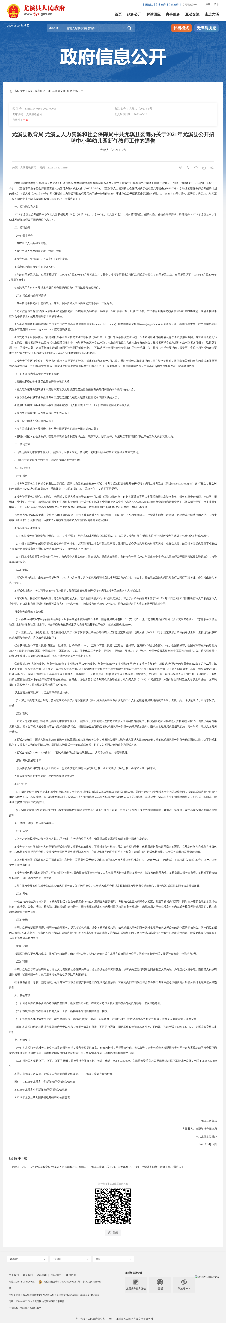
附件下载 (20, 1158)
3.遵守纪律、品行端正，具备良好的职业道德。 (39, 258)
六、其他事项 (19, 995)
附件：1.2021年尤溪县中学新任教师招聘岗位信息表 (42, 1081)
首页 (118, 14)
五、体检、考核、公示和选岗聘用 (31, 823)
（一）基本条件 (21, 235)
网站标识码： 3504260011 (22, 1281)
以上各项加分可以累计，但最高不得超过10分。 (39, 692)
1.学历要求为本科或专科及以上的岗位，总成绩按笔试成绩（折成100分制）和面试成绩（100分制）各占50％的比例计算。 (83, 768)
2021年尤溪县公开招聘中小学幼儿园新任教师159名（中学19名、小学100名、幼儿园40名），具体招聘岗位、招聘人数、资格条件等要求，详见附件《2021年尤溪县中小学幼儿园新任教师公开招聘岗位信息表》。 (113, 217)
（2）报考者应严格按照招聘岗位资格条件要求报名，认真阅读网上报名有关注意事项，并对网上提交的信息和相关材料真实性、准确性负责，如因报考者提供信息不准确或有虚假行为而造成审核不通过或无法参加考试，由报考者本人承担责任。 (113, 546)
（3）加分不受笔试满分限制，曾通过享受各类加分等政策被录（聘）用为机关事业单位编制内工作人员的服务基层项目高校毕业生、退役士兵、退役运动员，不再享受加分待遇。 (113, 703)
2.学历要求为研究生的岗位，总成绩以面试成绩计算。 (43, 776)
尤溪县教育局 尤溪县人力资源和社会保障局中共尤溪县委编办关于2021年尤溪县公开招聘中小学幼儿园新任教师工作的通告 (113, 137)
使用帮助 (71, 1275)
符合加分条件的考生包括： (27, 611)
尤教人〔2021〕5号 (113, 150)
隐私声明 (42, 1275)
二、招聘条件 (19, 227)
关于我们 (14, 1275)
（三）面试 (18, 713)
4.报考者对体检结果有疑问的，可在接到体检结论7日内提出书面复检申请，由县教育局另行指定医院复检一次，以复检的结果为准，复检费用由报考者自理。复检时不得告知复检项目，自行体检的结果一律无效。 (113, 875)
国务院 (149, 4)
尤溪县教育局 (206, 1121)
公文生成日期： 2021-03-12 (131, 114)
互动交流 (192, 14)
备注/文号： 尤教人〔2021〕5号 (133, 108)
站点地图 (56, 1275)
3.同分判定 (18, 783)
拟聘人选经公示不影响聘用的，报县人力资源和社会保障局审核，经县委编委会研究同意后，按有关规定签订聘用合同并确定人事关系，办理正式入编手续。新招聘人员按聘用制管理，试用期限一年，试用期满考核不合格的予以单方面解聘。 (113, 972)
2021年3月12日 (205, 1144)
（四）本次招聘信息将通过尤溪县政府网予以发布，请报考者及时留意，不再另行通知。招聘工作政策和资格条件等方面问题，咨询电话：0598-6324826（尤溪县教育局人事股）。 (113, 1029)
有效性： (20, 119)
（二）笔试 (18, 569)
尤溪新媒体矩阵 (133, 1273)
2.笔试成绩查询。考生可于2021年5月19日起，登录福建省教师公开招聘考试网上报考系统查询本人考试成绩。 (76, 590)
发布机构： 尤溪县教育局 (27, 114)
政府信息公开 (42, 91)
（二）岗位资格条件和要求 (27, 295)
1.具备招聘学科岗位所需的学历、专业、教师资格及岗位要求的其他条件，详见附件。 (62, 303)
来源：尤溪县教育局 (24, 167)
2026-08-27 (14, 25)
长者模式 (181, 28)
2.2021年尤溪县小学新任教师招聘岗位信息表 (38, 1089)
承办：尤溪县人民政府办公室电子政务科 (131, 1319)
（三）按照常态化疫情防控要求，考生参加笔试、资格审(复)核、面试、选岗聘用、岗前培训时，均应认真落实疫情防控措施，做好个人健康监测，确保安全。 (104, 1019)
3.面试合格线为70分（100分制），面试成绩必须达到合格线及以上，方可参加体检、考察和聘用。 (69, 752)
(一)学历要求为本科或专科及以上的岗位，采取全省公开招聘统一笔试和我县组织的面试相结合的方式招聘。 (75, 452)
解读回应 (154, 14)
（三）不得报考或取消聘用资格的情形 (34, 373)
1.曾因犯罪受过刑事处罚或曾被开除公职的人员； (40, 381)
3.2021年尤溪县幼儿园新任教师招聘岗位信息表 (39, 1097)
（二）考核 (18, 893)
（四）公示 (18, 946)
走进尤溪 (212, 14)
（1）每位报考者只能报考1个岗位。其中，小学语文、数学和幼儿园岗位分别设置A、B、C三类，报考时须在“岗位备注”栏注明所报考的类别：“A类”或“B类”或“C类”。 (109, 535)
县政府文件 (59, 91)
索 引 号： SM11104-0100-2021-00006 (34, 108)
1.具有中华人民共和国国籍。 (28, 243)
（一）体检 (18, 831)
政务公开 (134, 14)
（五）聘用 (18, 961)
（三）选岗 (18, 919)
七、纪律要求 (19, 1039)
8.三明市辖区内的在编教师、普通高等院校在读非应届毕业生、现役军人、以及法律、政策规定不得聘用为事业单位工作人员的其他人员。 (92, 436)
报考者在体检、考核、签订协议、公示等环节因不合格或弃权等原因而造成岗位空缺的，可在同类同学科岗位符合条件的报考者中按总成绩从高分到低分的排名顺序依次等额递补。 (113, 985)
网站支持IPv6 (191, 4)
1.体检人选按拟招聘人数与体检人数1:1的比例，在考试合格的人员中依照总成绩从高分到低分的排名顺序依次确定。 (79, 838)
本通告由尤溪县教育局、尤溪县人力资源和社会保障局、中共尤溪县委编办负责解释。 (62, 1073)
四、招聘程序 (19, 467)
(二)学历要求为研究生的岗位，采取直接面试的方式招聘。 (45, 460)
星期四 (25, 25)
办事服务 (173, 14)
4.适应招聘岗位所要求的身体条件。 (32, 266)
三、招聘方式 (19, 444)
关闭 (115, 1232)
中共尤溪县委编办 (203, 1136)
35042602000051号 (70, 1281)
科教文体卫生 (75, 91)
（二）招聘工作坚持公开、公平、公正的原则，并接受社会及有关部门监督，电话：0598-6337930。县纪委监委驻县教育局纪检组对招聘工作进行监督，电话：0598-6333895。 (113, 1063)
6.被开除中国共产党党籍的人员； (31, 421)
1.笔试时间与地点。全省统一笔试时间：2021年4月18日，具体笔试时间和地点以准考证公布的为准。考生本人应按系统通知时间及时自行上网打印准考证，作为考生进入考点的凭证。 (113, 580)
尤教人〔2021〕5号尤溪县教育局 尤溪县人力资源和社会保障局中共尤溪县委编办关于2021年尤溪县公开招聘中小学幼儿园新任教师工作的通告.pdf (97, 1167)
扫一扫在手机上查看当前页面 (113, 1183)
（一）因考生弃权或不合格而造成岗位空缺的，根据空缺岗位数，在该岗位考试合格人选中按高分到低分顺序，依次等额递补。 (86, 1003)
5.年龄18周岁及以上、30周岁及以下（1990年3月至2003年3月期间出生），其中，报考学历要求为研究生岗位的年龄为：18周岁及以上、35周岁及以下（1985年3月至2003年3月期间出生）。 (113, 277)
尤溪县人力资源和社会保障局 (197, 1128)
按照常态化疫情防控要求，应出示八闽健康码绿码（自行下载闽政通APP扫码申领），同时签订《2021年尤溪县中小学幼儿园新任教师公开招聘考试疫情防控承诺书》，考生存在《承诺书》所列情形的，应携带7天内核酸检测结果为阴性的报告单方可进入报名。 (113, 517)
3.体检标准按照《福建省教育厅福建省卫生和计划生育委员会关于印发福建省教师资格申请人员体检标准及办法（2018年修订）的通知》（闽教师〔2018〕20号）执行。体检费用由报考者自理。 (113, 862)
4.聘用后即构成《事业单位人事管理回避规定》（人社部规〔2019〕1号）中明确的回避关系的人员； (70, 405)
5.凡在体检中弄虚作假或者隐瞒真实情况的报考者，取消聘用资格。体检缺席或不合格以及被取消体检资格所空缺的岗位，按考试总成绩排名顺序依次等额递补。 (105, 885)
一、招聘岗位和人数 (23, 206)
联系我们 (28, 1275)
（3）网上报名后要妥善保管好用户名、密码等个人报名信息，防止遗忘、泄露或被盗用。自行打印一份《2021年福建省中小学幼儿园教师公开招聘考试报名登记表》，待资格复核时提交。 (113, 559)
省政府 (162, 4)
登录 (216, 4)
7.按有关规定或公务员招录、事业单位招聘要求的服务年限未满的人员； (54, 428)
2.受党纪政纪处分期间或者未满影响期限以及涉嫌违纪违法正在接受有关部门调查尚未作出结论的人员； (72, 389)
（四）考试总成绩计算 (25, 760)
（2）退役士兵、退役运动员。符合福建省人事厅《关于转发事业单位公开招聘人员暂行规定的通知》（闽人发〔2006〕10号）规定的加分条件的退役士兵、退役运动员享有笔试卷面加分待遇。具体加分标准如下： (113, 635)
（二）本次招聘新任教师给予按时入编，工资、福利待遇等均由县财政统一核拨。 (59, 1011)
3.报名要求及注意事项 (24, 528)
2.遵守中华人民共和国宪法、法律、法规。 (36, 251)
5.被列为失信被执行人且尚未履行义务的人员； (39, 413)
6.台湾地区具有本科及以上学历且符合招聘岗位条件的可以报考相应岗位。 (55, 287)
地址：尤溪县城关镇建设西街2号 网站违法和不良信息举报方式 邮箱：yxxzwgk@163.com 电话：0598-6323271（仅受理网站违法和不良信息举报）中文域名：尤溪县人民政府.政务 (54, 1301)
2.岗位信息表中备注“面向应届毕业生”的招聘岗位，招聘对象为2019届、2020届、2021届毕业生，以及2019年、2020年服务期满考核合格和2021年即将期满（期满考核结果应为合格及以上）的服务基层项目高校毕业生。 (113, 314)
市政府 (175, 4)
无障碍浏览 (206, 28)
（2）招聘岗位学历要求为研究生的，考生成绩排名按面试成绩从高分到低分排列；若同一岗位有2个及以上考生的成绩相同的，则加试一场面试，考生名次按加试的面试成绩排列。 (113, 813)
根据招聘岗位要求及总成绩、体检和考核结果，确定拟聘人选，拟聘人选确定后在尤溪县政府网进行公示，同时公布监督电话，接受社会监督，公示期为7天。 (104, 953)
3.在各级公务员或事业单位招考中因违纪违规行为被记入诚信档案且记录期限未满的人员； (64, 397)
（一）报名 (18, 475)
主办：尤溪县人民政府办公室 (89, 1319)
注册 (208, 4)
